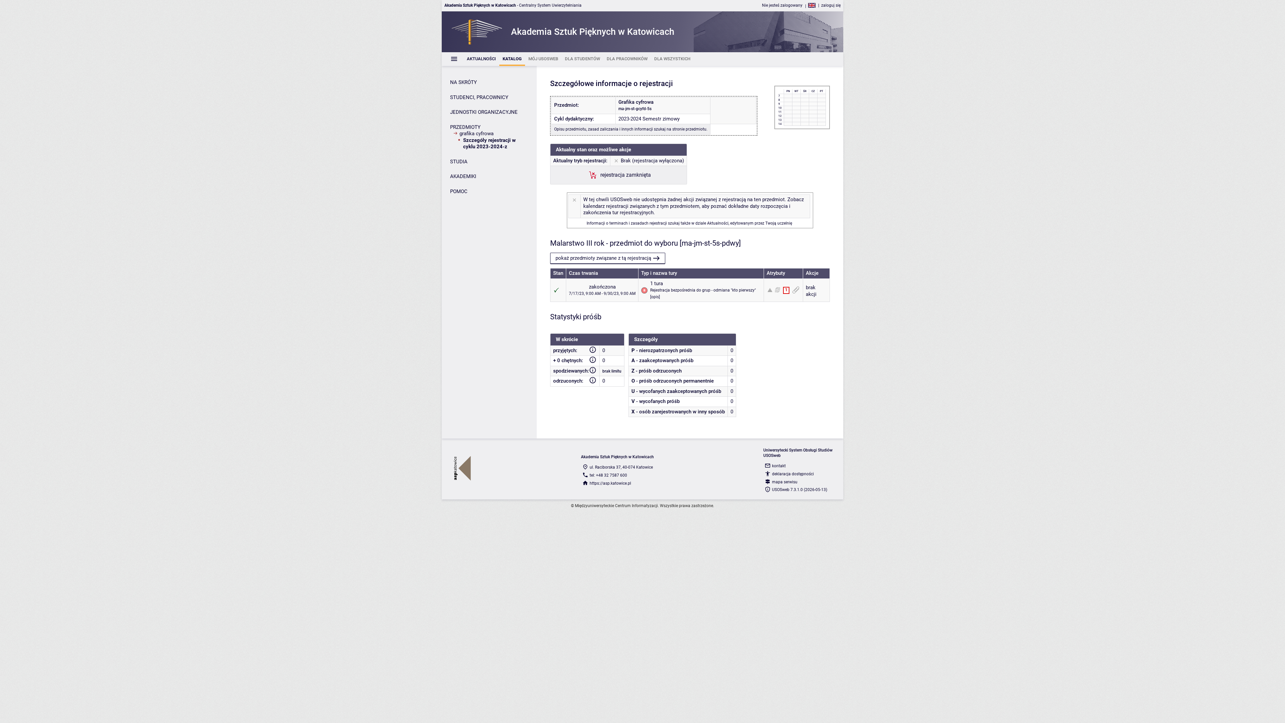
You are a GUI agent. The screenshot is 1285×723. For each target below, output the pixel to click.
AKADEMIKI (463, 176)
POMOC (458, 191)
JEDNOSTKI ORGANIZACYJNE (484, 112)
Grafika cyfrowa (476, 134)
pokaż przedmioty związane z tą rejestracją (603, 258)
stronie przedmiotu (689, 129)
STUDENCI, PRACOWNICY (479, 97)
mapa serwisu (784, 482)
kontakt (779, 466)
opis (655, 297)
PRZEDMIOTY (465, 127)
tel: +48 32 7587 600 (608, 475)
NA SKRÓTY (463, 82)
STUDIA (458, 162)
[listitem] (481, 59)
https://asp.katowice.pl (610, 483)
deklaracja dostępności (793, 474)
